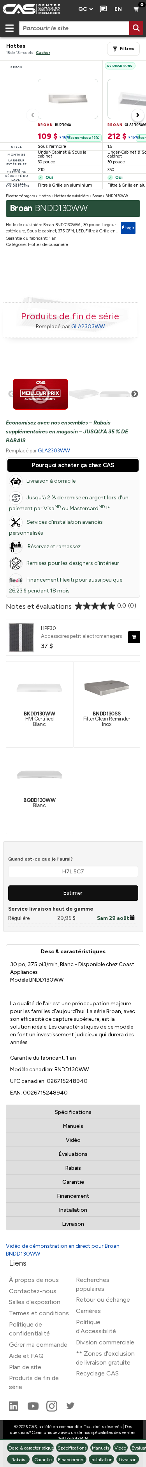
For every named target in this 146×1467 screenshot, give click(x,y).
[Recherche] (136, 28)
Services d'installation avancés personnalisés (56, 527)
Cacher (43, 52)
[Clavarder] (102, 9)
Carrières (88, 1311)
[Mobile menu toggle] (9, 28)
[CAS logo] (37, 9)
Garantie (73, 1182)
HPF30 (48, 628)
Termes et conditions (39, 1313)
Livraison (73, 1224)
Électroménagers (20, 196)
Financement (73, 1196)
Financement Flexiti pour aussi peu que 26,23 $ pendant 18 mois (65, 585)
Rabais (73, 1168)
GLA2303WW (88, 326)
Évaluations (73, 1154)
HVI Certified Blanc (39, 718)
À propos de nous (34, 1279)
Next (134, 394)
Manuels (73, 1126)
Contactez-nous (32, 1291)
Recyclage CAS (97, 1373)
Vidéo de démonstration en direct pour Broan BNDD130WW (63, 1250)
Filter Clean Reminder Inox (106, 718)
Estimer (73, 893)
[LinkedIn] (14, 1409)
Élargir (128, 227)
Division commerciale (105, 1342)
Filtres (127, 48)
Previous (11, 394)
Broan (97, 196)
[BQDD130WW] (39, 774)
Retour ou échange (103, 1299)
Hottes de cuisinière (71, 196)
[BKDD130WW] (39, 687)
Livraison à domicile (51, 481)
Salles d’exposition (34, 1302)
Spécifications (73, 1112)
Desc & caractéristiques (73, 951)
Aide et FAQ (26, 1356)
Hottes (45, 196)
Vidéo (73, 1140)
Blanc (39, 802)
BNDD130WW (117, 196)
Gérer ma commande (38, 1344)
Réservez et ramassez (53, 546)
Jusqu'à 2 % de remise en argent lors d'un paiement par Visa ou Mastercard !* (68, 503)
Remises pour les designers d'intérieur (72, 563)
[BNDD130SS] (106, 687)
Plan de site (25, 1367)
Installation (73, 1210)
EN (118, 9)
